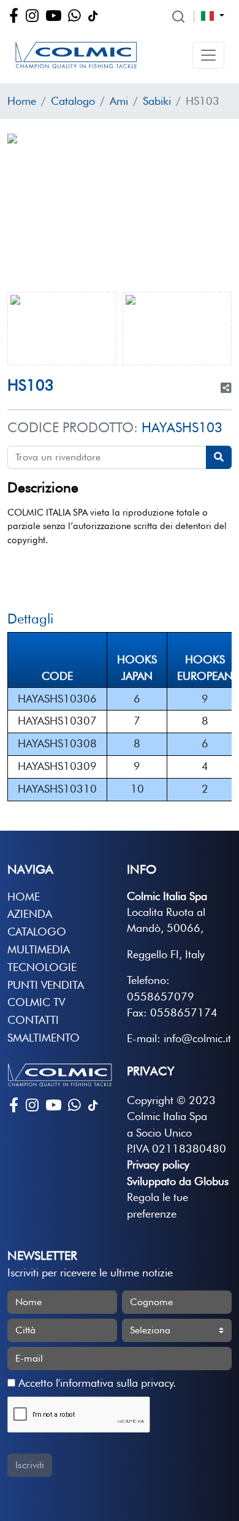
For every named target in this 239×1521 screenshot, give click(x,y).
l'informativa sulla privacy (114, 1382)
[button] (208, 55)
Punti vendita (45, 984)
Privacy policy (158, 1164)
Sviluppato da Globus (178, 1181)
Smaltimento (43, 1037)
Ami (119, 100)
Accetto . (95, 1382)
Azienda (29, 913)
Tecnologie (42, 967)
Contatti (33, 1019)
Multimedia (38, 949)
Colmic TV (36, 1002)
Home (21, 100)
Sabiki (157, 100)
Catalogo (73, 100)
